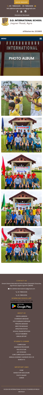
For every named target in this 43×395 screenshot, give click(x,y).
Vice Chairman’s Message (21, 321)
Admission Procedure (21, 347)
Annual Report (21, 336)
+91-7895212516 (27, 6)
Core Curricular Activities (21, 355)
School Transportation (21, 331)
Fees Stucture (21, 350)
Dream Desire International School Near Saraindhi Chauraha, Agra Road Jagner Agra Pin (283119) (21, 284)
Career (21, 378)
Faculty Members (21, 334)
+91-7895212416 (22, 292)
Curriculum (21, 345)
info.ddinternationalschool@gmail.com (21, 9)
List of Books (21, 352)
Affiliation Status (21, 329)
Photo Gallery (21, 375)
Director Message (21, 326)
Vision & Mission (21, 316)
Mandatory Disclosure (22, 15)
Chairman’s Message (21, 319)
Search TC (21, 360)
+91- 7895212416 (14, 6)
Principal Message (21, 324)
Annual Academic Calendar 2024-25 (21, 357)
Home (21, 370)
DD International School (17, 389)
